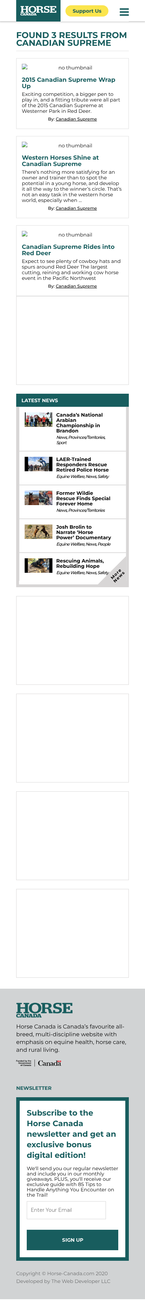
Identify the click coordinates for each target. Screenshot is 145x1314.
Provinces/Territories (86, 437)
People (103, 544)
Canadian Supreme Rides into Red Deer (68, 250)
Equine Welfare (70, 476)
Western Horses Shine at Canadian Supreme (60, 161)
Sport (61, 443)
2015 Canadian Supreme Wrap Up (68, 83)
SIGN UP (72, 1240)
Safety (102, 476)
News (61, 437)
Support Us (86, 11)
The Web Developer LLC (81, 1281)
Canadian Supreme (76, 119)
